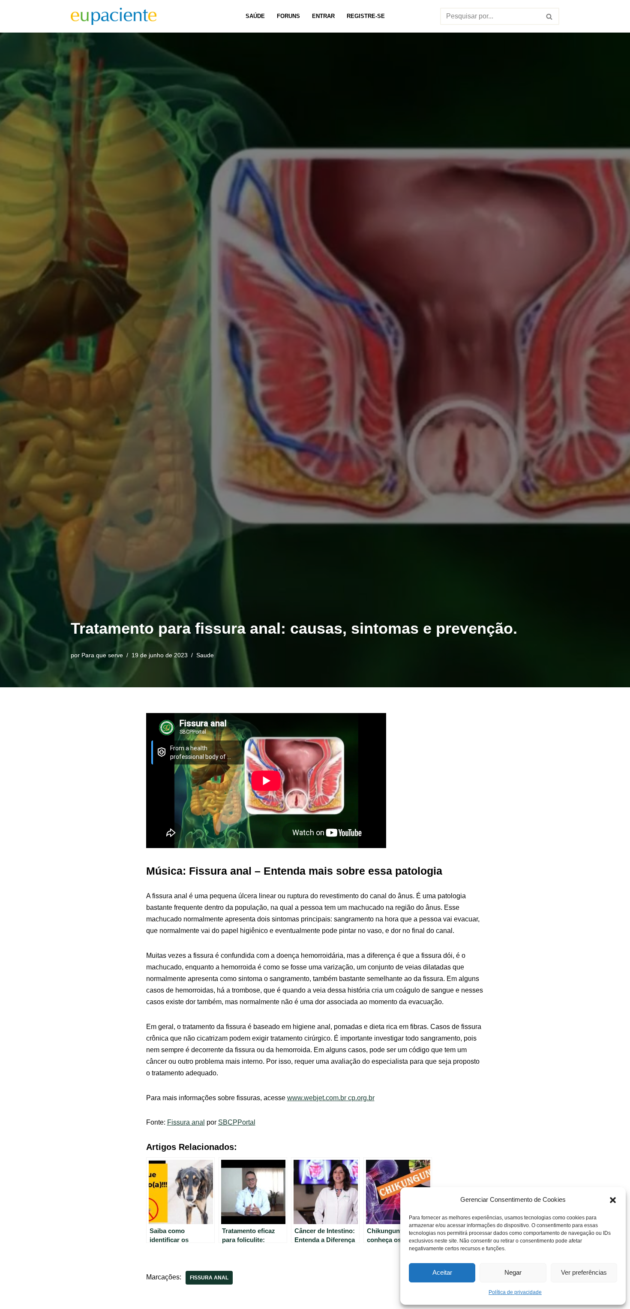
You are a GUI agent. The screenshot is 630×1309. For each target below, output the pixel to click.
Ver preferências (584, 1272)
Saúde (255, 16)
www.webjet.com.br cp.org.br (331, 1097)
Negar (513, 1272)
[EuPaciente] (113, 16)
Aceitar (442, 1272)
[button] (613, 1199)
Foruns (288, 16)
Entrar (323, 16)
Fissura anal (186, 1122)
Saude (205, 655)
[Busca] (549, 16)
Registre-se (366, 16)
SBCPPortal (236, 1122)
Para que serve (102, 655)
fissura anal (209, 1278)
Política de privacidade (515, 1292)
